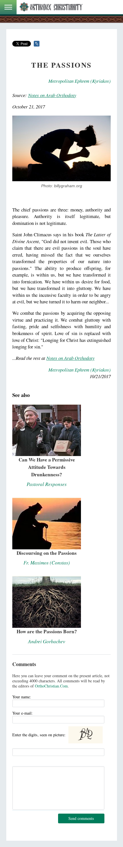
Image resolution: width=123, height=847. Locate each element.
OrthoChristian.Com (51, 686)
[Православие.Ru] (50, 7)
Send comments (81, 818)
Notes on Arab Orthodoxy (52, 95)
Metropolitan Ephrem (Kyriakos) (79, 81)
